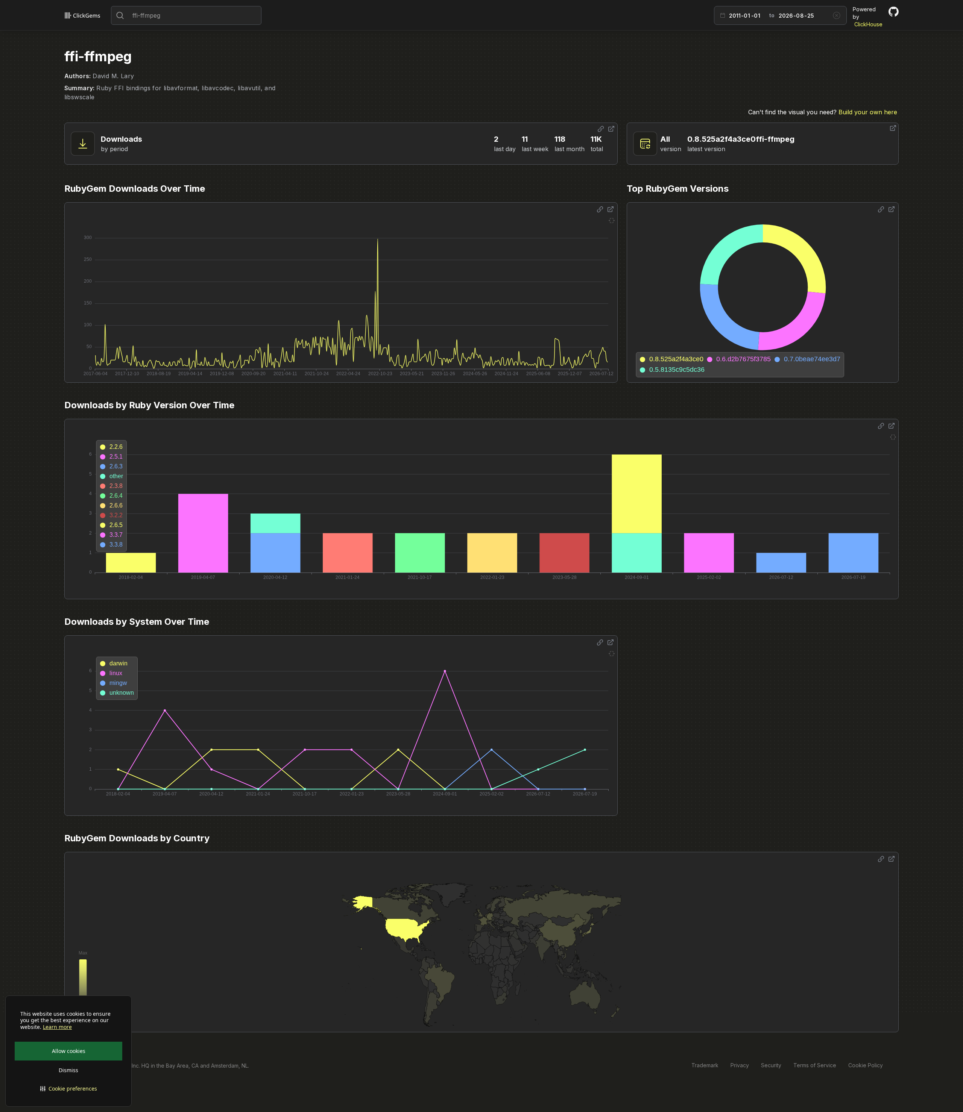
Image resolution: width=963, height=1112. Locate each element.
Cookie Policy (865, 1065)
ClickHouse (868, 24)
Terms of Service (814, 1065)
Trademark (704, 1065)
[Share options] (601, 129)
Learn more (57, 1027)
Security (771, 1065)
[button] (68, 1088)
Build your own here (867, 112)
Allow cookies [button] (68, 1050)
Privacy (740, 1065)
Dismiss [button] (68, 1070)
